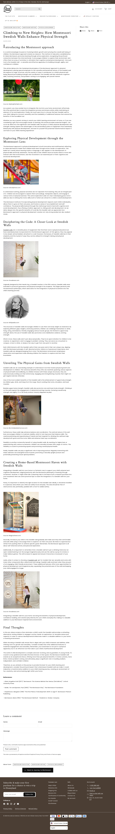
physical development (46, 27)
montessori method (29, 27)
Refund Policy (33, 809)
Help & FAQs (52, 785)
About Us (70, 785)
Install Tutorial (53, 801)
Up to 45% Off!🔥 (11, 20)
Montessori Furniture (70, 16)
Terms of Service (52, 754)
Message (6, 731)
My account (71, 798)
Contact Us (71, 795)
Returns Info (52, 793)
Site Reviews (52, 803)
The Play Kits (10, 16)
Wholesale (71, 788)
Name (5, 722)
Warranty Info (52, 788)
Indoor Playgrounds (48, 16)
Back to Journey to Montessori (39, 770)
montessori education (12, 27)
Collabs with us (72, 790)
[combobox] (28, 9)
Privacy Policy (40, 754)
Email (40, 722)
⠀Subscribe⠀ (29, 794)
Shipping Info (52, 790)
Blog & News (71, 793)
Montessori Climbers (26, 16)
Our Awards (52, 798)
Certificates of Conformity (57, 795)
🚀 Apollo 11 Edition (91, 16)
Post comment (11, 749)
